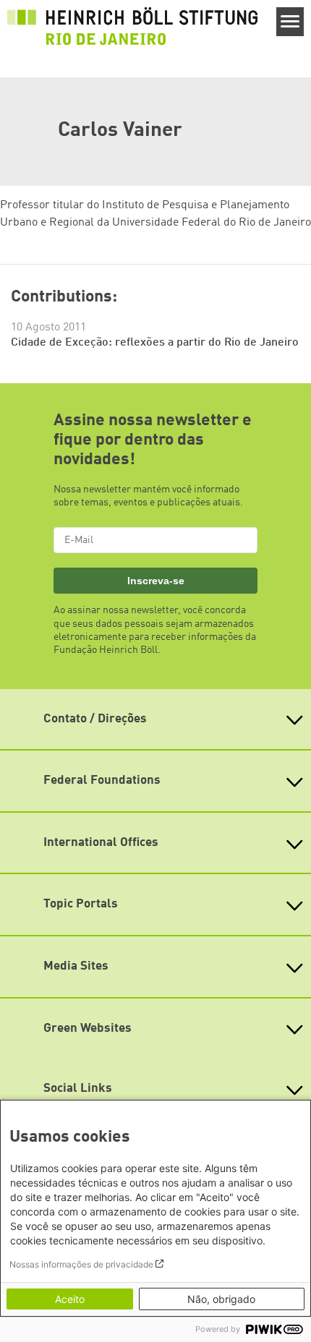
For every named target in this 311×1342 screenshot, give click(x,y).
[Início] (132, 26)
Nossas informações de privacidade (81, 1264)
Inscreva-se (155, 580)
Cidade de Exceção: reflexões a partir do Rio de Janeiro (155, 343)
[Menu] (290, 21)
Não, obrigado (221, 1299)
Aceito (70, 1299)
